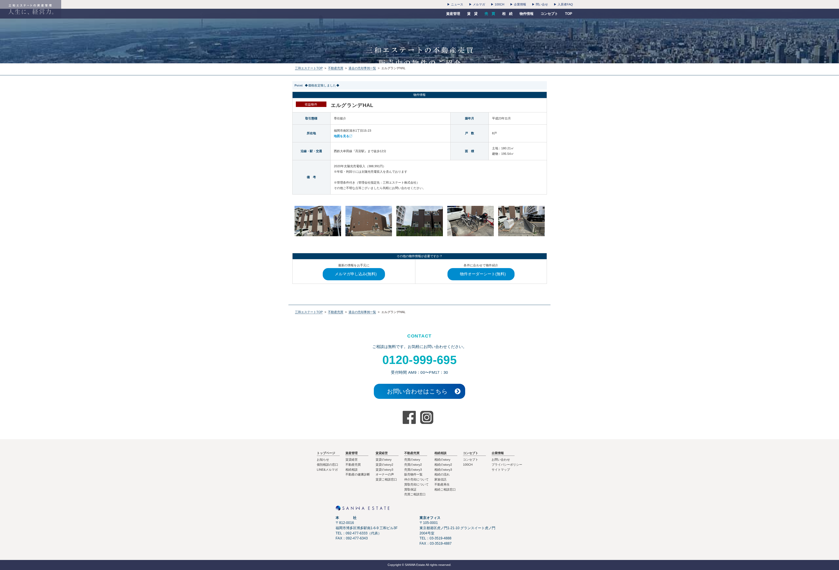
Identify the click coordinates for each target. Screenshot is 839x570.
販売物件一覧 (413, 474)
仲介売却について (416, 479)
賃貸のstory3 (384, 469)
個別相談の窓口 (327, 464)
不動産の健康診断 (357, 474)
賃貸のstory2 (384, 464)
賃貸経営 (351, 459)
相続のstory (442, 459)
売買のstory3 (413, 469)
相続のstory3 (443, 469)
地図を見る (341, 136)
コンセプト (470, 459)
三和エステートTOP (309, 68)
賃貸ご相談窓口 (386, 479)
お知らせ (323, 459)
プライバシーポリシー (507, 464)
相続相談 (351, 469)
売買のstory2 (413, 464)
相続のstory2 (443, 464)
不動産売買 (335, 68)
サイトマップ (501, 469)
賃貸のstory (384, 459)
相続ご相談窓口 (445, 489)
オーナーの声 (385, 474)
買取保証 (410, 489)
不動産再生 (442, 484)
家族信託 (440, 479)
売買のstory (412, 459)
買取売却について (416, 484)
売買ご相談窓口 (415, 494)
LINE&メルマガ (327, 469)
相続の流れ (442, 474)
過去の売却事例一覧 (362, 68)
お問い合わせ (501, 459)
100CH (468, 464)
